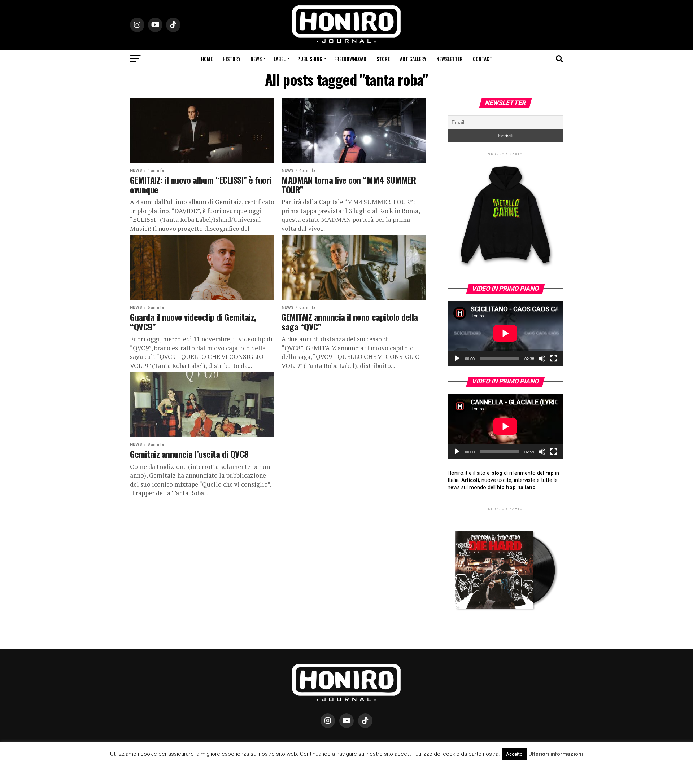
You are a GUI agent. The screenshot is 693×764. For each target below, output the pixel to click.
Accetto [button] (514, 754)
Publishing (309, 58)
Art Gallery (413, 58)
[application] (505, 333)
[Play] (457, 358)
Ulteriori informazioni (555, 754)
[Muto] (542, 358)
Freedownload (350, 58)
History (231, 58)
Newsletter (449, 58)
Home (207, 58)
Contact (482, 58)
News (256, 58)
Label (280, 58)
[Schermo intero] (553, 358)
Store (383, 58)
